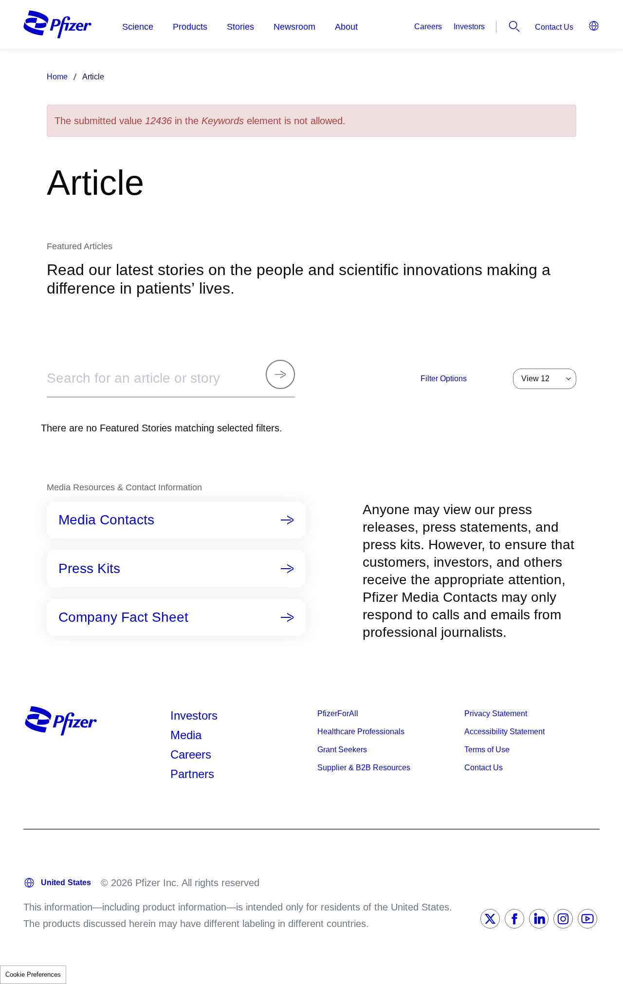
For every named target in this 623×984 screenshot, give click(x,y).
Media (186, 735)
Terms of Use (487, 749)
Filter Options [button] (444, 378)
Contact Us (554, 27)
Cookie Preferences (33, 974)
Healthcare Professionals (360, 731)
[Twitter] (490, 918)
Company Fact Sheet (123, 617)
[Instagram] (563, 918)
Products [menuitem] (190, 27)
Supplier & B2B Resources (363, 767)
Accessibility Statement (504, 731)
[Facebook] (514, 918)
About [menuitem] (346, 27)
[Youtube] (587, 918)
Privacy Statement (495, 713)
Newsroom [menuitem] (294, 27)
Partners (192, 773)
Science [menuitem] (137, 27)
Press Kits (89, 569)
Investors (469, 26)
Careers (428, 26)
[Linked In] (539, 918)
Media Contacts (106, 520)
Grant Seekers (342, 749)
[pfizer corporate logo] (57, 24)
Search (514, 26)
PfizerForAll (337, 713)
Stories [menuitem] (240, 27)
